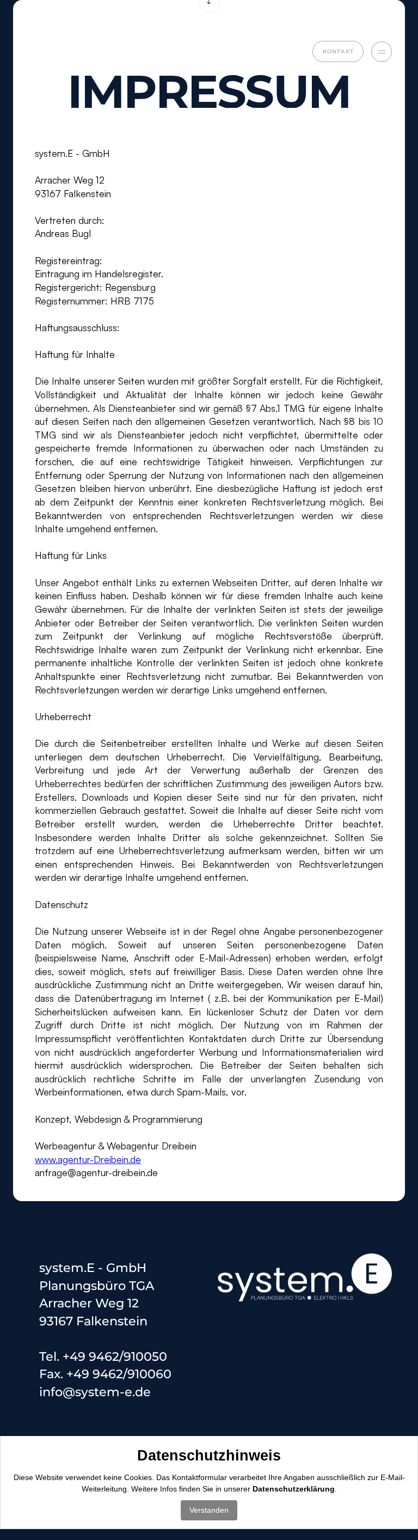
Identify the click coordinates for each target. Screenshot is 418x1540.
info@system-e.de (95, 1391)
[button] (381, 51)
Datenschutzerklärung (294, 1488)
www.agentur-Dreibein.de (88, 1159)
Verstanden (209, 1510)
